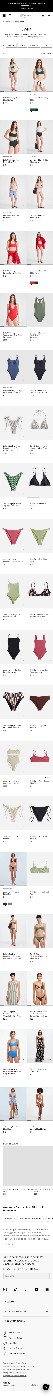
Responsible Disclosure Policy (15, 1376)
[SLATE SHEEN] (10, 904)
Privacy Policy (21, 1363)
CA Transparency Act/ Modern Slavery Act (19, 1366)
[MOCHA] (5, 904)
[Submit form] (47, 1276)
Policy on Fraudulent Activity (14, 1373)
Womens (6, 21)
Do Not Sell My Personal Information (17, 1369)
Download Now (26, 8)
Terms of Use (8, 1363)
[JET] (36, 109)
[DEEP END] (32, 109)
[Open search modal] (10, 16)
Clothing (15, 21)
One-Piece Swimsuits (30, 1219)
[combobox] (3, 45)
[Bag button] (49, 16)
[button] (47, 777)
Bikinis (8, 1219)
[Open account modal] (43, 16)
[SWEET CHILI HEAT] (32, 282)
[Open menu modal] (4, 16)
